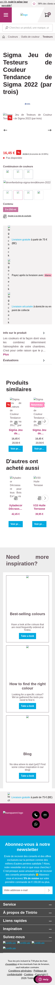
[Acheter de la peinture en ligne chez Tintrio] (24, 15)
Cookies (28, 974)
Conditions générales (20, 970)
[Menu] (6, 15)
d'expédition (11, 964)
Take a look (27, 636)
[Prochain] (49, 130)
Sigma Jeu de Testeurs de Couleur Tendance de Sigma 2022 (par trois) (16, 431)
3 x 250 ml (11, 210)
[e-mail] (45, 815)
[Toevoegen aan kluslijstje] (16, 423)
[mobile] (36, 815)
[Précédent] (5, 130)
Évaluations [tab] (10, 360)
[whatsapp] (36, 824)
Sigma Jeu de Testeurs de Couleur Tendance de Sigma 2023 (39, 431)
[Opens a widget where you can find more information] (43, 979)
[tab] (24, 343)
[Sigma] (27, 104)
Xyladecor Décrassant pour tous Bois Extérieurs (16, 507)
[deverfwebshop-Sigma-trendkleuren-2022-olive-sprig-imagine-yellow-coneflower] (27, 130)
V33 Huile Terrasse (39, 507)
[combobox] (27, 28)
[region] (27, 130)
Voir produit (17, 448)
